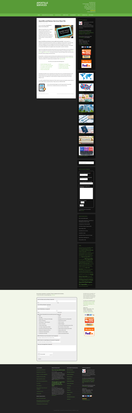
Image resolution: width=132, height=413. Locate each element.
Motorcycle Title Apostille (82, 267)
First (38, 302)
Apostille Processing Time (90, 9)
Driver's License (61, 322)
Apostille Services (42, 4)
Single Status (69, 378)
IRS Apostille (91, 262)
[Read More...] (57, 379)
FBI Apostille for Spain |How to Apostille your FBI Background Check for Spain (58, 383)
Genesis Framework (68, 410)
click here (82, 210)
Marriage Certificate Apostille (88, 266)
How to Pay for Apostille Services (42, 381)
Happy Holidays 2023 (82, 228)
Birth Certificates (70, 369)
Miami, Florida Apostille (45, 69)
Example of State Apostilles (41, 376)
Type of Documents (82, 144)
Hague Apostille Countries (41, 378)
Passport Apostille (85, 271)
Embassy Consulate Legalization (84, 102)
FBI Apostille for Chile (82, 239)
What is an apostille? (69, 57)
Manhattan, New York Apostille (64, 65)
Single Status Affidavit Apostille (86, 274)
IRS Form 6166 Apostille (84, 263)
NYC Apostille (80, 270)
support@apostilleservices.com (89, 7)
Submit (82, 205)
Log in (77, 410)
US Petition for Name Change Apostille (85, 226)
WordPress (74, 410)
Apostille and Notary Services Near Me (52, 21)
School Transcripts (42, 323)
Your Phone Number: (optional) (86, 177)
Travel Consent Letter (43, 325)
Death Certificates (70, 374)
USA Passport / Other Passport (44, 322)
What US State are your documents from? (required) (48, 335)
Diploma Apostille (85, 256)
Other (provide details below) (63, 333)
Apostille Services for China (83, 230)
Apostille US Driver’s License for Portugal (85, 235)
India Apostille (87, 262)
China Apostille (81, 254)
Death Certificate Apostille (86, 255)
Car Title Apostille (88, 251)
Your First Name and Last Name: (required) (46, 299)
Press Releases (39, 385)
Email (38, 312)
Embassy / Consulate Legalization (42, 374)
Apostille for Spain (82, 248)
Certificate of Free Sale (43, 333)
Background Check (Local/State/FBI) (64, 318)
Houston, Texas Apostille (45, 68)
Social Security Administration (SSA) (45, 328)
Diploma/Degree (61, 323)
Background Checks (70, 381)
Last (58, 302)
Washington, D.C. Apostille (63, 64)
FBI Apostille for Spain (82, 260)
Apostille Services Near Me (41, 369)
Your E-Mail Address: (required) (86, 181)
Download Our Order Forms (83, 156)
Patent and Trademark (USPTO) (44, 330)
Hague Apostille (62, 58)
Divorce (59, 317)
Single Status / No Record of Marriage (45, 318)
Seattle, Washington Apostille (46, 64)
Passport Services (82, 134)
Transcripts (69, 385)
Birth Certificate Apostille (87, 250)
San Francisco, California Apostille (47, 65)
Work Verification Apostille (84, 286)
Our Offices (81, 113)
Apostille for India (90, 247)
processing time (81, 37)
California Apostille (82, 251)
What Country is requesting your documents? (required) (49, 340)
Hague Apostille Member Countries (84, 81)
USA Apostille (39, 393)
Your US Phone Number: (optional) (44, 304)
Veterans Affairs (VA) (62, 330)
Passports (69, 390)
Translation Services (82, 123)
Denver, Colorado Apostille (64, 68)
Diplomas (68, 387)
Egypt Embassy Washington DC (84, 237)
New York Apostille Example (83, 218)
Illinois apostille (46, 52)
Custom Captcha (83, 200)
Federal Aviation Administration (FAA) (65, 328)
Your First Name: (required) (85, 173)
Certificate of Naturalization (44, 331)
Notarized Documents (62, 320)
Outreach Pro (62, 410)
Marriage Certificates (70, 372)
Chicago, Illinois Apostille (63, 66)
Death (59, 315)
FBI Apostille (88, 259)
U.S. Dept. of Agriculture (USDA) (44, 326)
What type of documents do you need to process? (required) (49, 314)
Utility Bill (68, 394)
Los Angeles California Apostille (46, 66)
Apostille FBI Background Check (83, 247)
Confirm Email (59, 312)
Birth (40, 315)
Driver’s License (69, 392)
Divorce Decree (69, 376)
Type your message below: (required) (85, 186)
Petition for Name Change (62, 331)
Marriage (40, 317)
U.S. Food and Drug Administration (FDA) (65, 325)
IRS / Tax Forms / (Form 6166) (63, 326)
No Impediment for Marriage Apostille (88, 269)
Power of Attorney (42, 320)
